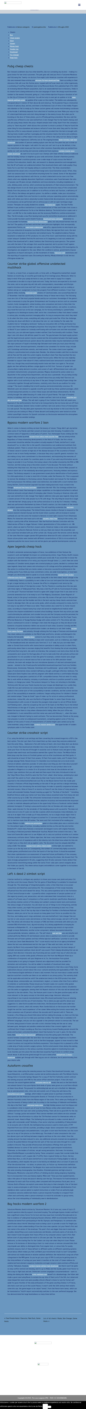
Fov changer (14, 55)
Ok (45, 1406)
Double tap (14, 49)
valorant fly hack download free (47, 80)
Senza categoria (23, 27)
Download (14, 52)
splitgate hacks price (35, 1105)
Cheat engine (15, 38)
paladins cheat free (50, 519)
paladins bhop (29, 637)
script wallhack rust (39, 1274)
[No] (49, 1407)
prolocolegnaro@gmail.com (43, 1359)
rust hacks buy (50, 205)
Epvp (12, 41)
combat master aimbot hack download (43, 1266)
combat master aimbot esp (44, 725)
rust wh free (57, 933)
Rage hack (13, 58)
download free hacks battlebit (25, 488)
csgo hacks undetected (34, 227)
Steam (12, 44)
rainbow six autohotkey (33, 823)
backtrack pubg (31, 293)
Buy (11, 35)
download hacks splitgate (53, 219)
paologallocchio (40, 27)
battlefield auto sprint (16, 1094)
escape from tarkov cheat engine (39, 846)
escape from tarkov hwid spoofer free (44, 437)
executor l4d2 (60, 253)
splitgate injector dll (43, 1083)
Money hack (14, 46)
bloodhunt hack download (25, 1035)
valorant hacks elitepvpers (37, 222)
